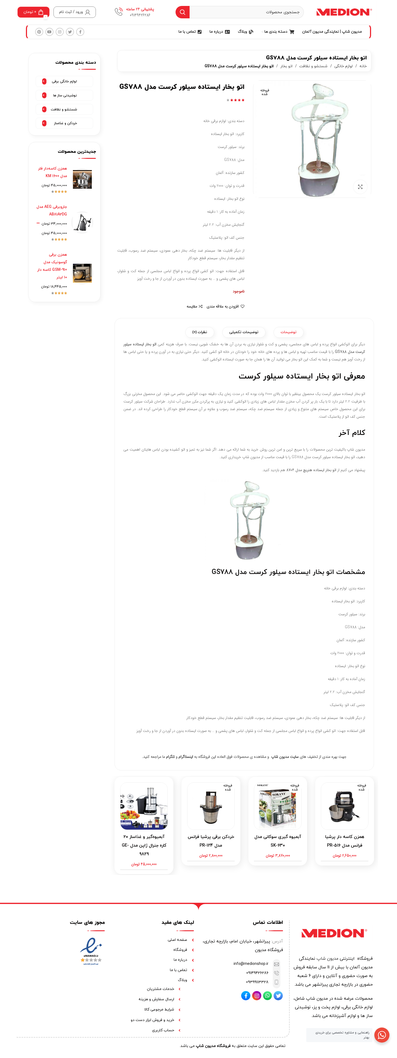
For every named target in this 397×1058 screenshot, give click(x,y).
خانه (362, 66)
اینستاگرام (186, 757)
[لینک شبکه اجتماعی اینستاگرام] (60, 32)
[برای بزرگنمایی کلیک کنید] (360, 187)
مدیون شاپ (327, 959)
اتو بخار (285, 66)
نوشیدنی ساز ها (65, 95)
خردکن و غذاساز (65, 123)
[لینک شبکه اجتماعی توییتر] (70, 32)
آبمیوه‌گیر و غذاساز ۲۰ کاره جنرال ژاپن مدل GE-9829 (144, 845)
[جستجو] (183, 12)
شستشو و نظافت (313, 66)
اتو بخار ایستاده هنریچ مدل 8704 (311, 470)
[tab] (289, 332)
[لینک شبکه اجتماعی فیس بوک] (80, 32)
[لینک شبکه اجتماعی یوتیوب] (49, 32)
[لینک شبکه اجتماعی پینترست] (39, 32)
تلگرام (170, 757)
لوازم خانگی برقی (64, 81)
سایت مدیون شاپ (285, 757)
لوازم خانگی (343, 66)
